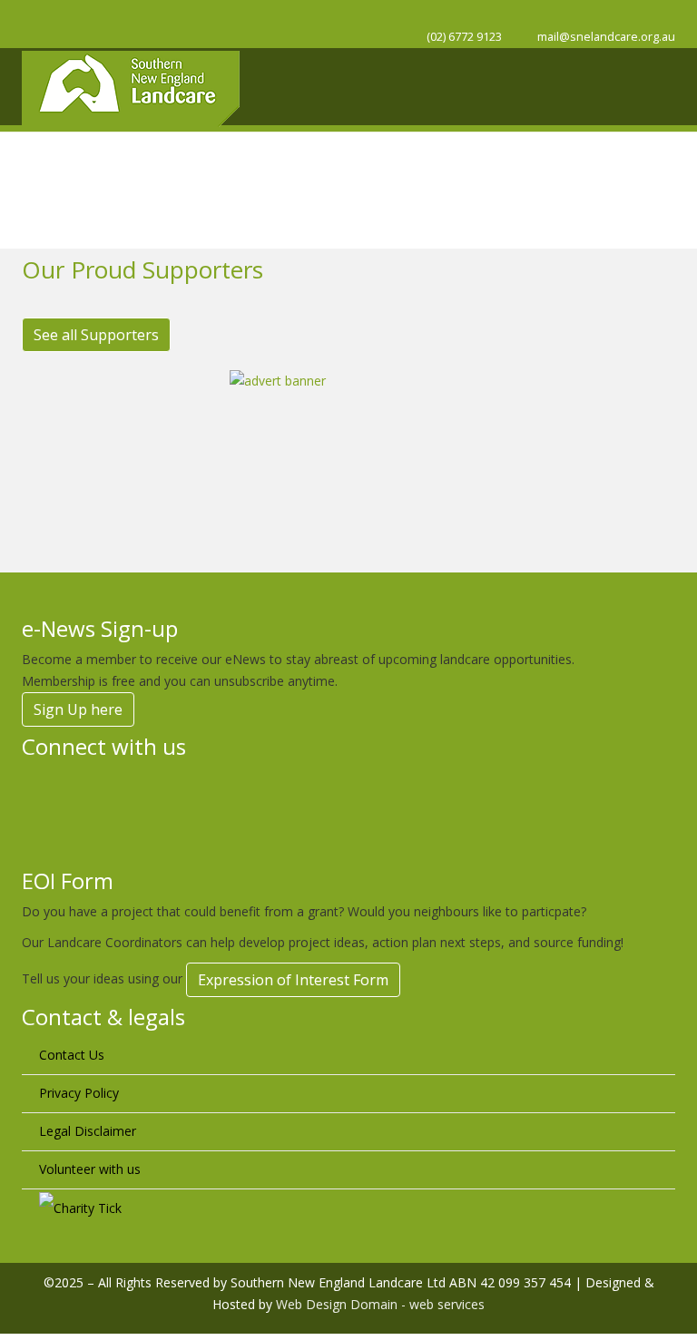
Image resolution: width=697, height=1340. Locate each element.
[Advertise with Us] (348, 453)
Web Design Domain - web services (380, 1304)
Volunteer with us (90, 1169)
